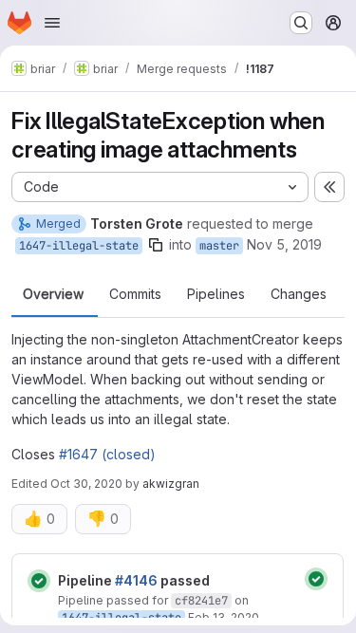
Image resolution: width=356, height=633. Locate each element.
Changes (299, 294)
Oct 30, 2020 (86, 483)
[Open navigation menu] (52, 23)
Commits (135, 294)
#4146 (136, 580)
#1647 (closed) (107, 454)
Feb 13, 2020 (223, 617)
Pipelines (216, 294)
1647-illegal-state (79, 245)
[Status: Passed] (39, 580)
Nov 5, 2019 (284, 244)
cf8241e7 (201, 600)
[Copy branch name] (155, 244)
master (219, 245)
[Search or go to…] (301, 22)
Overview (53, 294)
